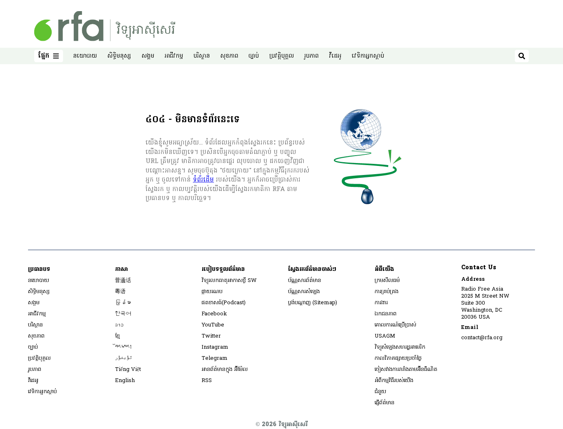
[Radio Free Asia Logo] (104, 26)
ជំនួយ (380, 392)
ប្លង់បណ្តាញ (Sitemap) (312, 303)
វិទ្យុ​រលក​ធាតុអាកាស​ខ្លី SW (229, 280)
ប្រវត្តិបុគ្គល (281, 56)
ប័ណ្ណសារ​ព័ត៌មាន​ (304, 280)
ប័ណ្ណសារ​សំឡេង (304, 292)
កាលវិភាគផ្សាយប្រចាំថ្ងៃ (398, 358)
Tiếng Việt (128, 369)
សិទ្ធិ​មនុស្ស (119, 56)
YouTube (213, 325)
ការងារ (381, 303)
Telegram (215, 358)
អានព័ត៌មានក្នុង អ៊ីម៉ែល (225, 369)
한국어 (123, 314)
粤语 (120, 292)
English (125, 381)
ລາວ (119, 325)
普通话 (123, 280)
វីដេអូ (335, 56)
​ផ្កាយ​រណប (212, 292)
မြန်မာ (123, 303)
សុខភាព (229, 56)
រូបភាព (311, 56)
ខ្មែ (117, 336)
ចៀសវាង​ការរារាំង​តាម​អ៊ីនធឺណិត (406, 369)
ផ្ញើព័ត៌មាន (384, 403)
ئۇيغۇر (123, 358)
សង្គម (147, 56)
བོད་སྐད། (123, 347)
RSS (207, 381)
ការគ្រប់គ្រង (387, 292)
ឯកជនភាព (385, 314)
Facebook (214, 314)
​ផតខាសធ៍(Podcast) (224, 303)
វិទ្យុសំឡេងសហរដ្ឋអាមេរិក (400, 347)
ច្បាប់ (254, 56)
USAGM (385, 336)
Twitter (211, 336)
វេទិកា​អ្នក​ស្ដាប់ (368, 56)
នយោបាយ (85, 56)
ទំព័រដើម (203, 179)
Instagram (215, 347)
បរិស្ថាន (201, 56)
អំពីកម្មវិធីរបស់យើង (394, 381)
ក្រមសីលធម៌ (387, 280)
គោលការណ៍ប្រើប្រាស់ (395, 325)
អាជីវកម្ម (173, 56)
